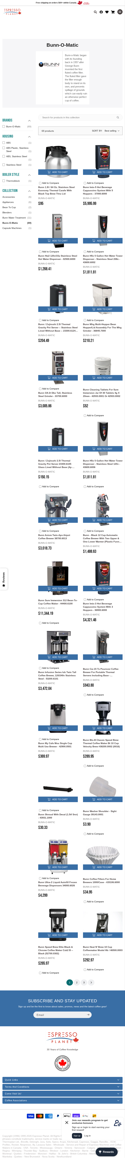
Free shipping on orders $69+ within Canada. (56, 3)
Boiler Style (10, 174)
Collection (10, 190)
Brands (7, 120)
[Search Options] (119, 117)
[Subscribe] (88, 1014)
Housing (7, 136)
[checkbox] (16, 126)
